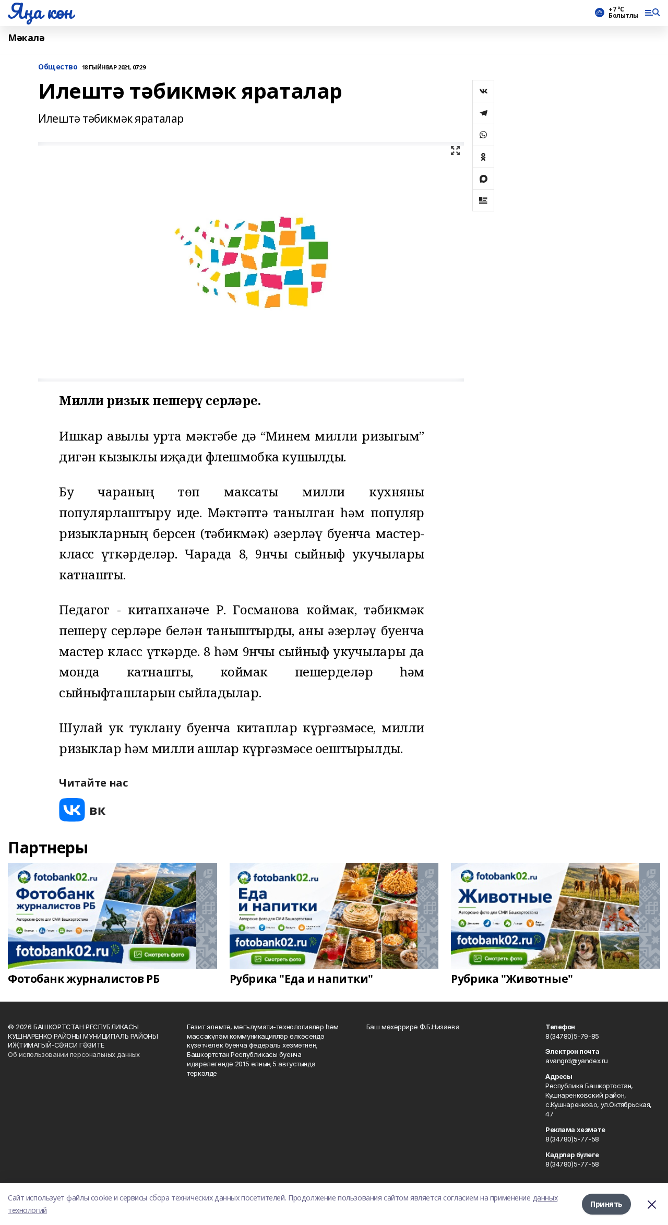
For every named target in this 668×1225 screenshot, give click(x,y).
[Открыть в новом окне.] (82, 810)
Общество (58, 67)
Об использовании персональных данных (74, 1054)
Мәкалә (26, 37)
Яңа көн (40, 11)
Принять (606, 1204)
